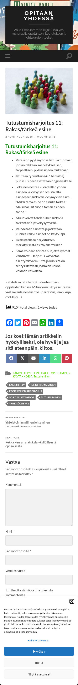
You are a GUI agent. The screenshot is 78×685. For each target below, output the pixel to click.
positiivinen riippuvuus (25, 391)
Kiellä (39, 663)
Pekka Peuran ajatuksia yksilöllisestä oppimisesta (30, 442)
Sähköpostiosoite (18, 551)
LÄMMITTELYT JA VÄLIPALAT (31, 373)
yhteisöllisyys (19, 403)
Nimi (9, 531)
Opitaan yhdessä (39, 16)
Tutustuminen (42, 376)
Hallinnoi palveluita (37, 640)
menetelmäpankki (43, 384)
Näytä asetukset (39, 674)
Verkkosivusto (15, 571)
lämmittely (17, 384)
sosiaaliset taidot (21, 397)
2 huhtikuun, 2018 (19, 136)
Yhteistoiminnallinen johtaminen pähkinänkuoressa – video (27, 422)
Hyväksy (39, 651)
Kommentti (14, 484)
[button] (72, 601)
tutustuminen (51, 397)
